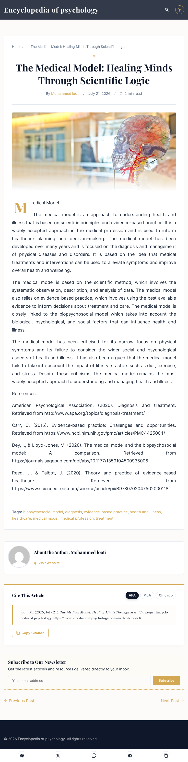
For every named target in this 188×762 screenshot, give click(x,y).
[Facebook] (22, 755)
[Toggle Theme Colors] (179, 9)
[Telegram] (130, 755)
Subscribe (166, 680)
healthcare (21, 518)
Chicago (166, 595)
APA (132, 595)
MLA (147, 595)
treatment (105, 518)
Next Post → (172, 700)
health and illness (145, 512)
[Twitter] (58, 755)
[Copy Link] (166, 755)
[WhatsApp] (94, 755)
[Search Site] (167, 9)
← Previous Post (19, 700)
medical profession (77, 518)
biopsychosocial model (43, 512)
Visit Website (49, 563)
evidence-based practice (106, 512)
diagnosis (73, 512)
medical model (46, 518)
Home (16, 46)
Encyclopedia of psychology (51, 9)
